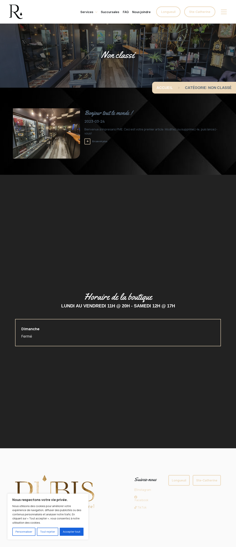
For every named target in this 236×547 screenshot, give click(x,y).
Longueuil (168, 12)
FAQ (126, 12)
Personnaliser (23, 531)
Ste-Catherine (199, 12)
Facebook (141, 500)
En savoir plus (99, 141)
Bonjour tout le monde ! (108, 113)
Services (86, 12)
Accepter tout (71, 531)
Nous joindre (141, 12)
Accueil (165, 87)
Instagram (144, 490)
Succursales (110, 12)
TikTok (142, 507)
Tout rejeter (47, 531)
